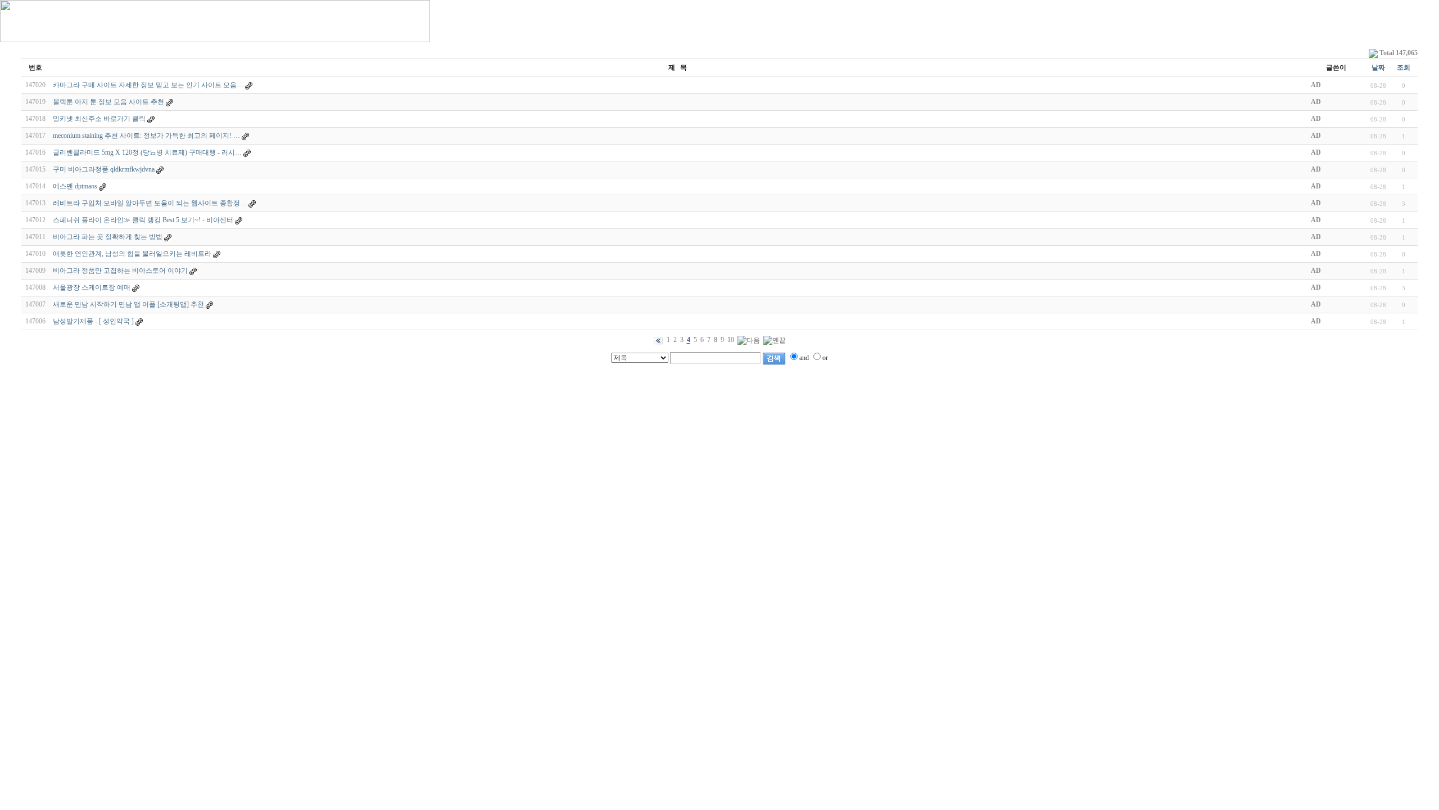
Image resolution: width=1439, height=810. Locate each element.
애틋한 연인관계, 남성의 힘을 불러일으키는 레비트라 (132, 254)
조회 (1403, 67)
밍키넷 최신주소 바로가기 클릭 (99, 119)
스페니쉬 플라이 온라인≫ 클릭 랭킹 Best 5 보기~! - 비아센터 (143, 220)
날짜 (1378, 67)
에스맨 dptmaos (75, 186)
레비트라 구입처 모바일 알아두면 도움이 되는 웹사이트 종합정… (150, 203)
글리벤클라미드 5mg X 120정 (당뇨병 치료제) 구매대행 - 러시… (147, 152)
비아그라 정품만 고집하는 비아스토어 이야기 (120, 270)
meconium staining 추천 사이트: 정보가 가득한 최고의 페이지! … (146, 136)
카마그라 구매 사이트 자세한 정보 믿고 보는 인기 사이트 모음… (148, 85)
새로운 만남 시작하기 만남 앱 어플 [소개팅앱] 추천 (128, 304)
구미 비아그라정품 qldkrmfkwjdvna (104, 169)
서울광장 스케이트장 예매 (91, 287)
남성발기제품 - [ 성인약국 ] (93, 321)
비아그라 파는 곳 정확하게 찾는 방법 (107, 237)
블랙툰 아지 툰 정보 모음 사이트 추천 (108, 102)
